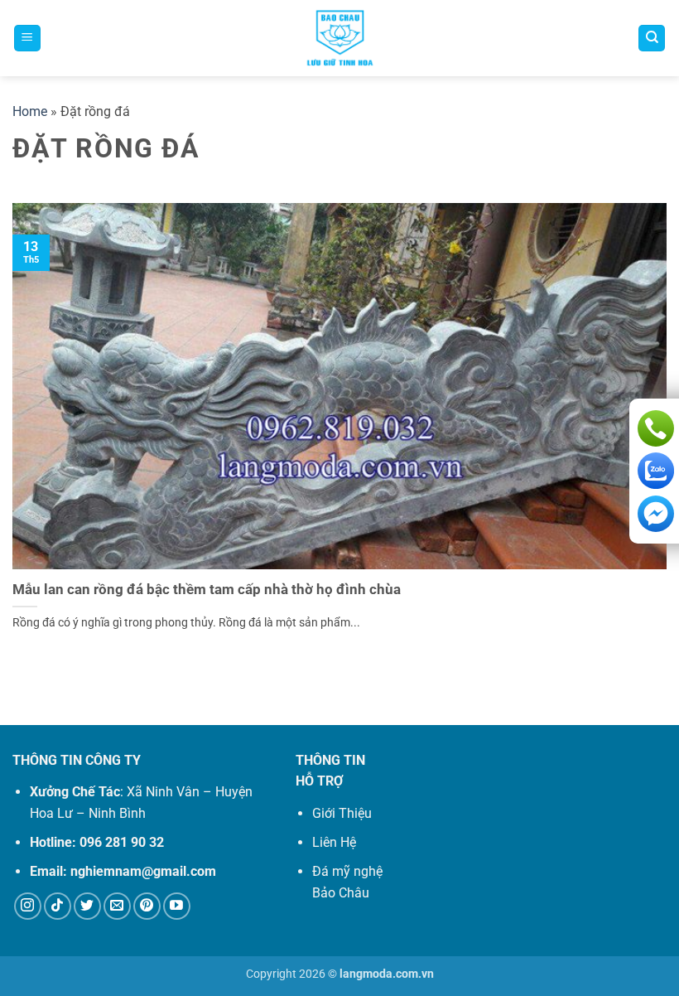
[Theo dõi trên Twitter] (87, 906)
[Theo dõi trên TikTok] (57, 906)
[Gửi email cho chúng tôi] (117, 906)
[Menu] (27, 38)
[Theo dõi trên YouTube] (176, 906)
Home (29, 111)
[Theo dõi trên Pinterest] (147, 906)
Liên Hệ (334, 842)
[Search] (651, 38)
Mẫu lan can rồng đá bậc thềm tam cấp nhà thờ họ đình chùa (206, 589)
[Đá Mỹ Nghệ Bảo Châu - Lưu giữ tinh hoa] (340, 38)
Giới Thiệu (342, 813)
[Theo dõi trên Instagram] (27, 906)
